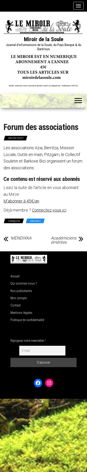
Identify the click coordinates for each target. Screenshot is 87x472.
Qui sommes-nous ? (23, 283)
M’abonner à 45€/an (21, 201)
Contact (15, 305)
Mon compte (18, 298)
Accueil (14, 276)
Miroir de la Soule (43, 39)
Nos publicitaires (21, 291)
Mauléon (35, 221)
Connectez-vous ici (49, 210)
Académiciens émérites (63, 240)
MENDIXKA (21, 238)
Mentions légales (21, 313)
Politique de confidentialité (27, 320)
